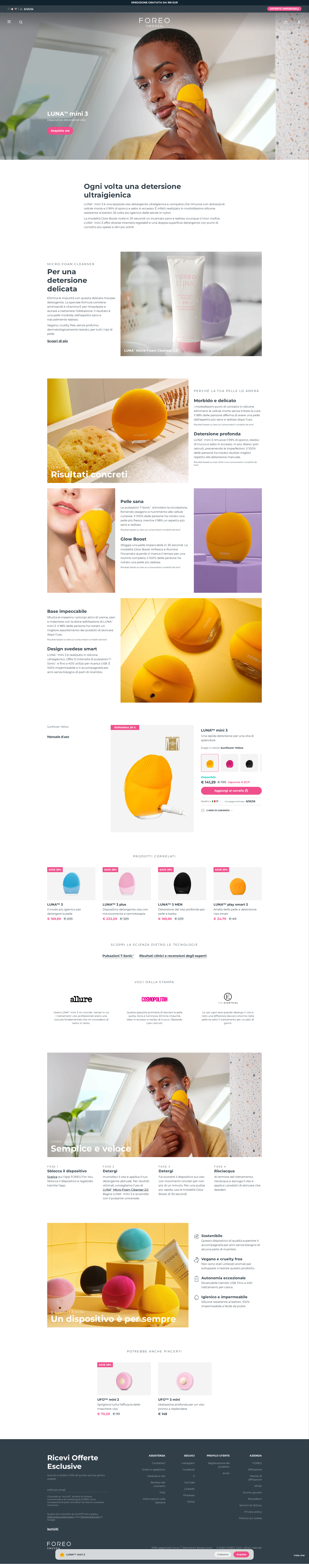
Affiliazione (255, 1469)
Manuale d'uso (58, 736)
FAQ (162, 1492)
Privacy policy (253, 1511)
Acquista (241, 1554)
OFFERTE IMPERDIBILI (284, 8)
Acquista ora (60, 130)
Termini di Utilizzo (250, 1505)
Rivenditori (255, 1499)
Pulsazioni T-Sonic (118, 956)
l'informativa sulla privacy (60, 1517)
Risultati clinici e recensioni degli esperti (173, 956)
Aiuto (226, 1473)
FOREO (257, 1463)
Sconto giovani (252, 1492)
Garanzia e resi (156, 1476)
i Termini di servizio (90, 1517)
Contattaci (158, 1463)
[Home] (154, 23)
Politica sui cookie (250, 1518)
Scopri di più (57, 341)
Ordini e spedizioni (153, 1469)
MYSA (258, 1486)
